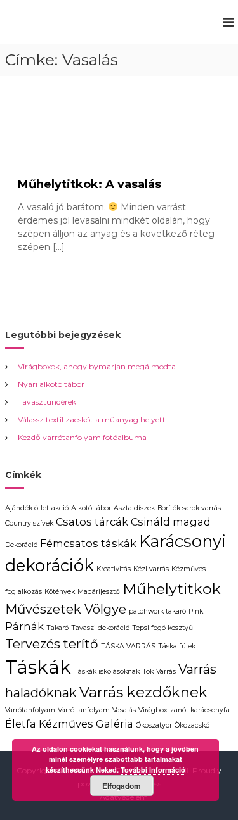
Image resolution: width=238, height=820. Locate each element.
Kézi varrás (151, 569)
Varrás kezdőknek (143, 692)
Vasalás (124, 710)
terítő (80, 644)
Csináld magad (171, 521)
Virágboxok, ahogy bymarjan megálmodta (97, 366)
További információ (153, 769)
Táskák (38, 667)
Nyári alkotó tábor (51, 384)
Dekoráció (21, 545)
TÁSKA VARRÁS (128, 646)
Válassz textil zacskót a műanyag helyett (92, 419)
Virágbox (153, 710)
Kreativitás (113, 569)
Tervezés (32, 644)
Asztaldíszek (134, 508)
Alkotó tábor (91, 508)
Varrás (166, 671)
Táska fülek (176, 646)
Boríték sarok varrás (189, 508)
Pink (195, 611)
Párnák (24, 626)
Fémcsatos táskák (88, 543)
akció (60, 508)
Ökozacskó (192, 725)
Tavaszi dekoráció (100, 628)
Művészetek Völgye (65, 609)
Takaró (57, 628)
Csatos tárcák (92, 521)
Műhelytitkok (171, 589)
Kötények (59, 592)
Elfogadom (121, 786)
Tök (148, 671)
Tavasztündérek (47, 402)
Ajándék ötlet (27, 508)
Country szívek (29, 523)
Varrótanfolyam (30, 710)
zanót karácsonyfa (200, 710)
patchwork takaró (157, 611)
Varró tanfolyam (84, 710)
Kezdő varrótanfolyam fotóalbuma (82, 437)
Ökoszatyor (154, 725)
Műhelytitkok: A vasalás (89, 184)
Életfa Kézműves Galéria (69, 723)
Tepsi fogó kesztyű (162, 628)
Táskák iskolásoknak (107, 671)
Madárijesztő (98, 592)
